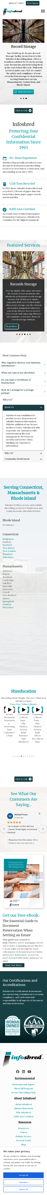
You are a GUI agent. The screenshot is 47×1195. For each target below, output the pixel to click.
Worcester (8, 613)
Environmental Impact (23, 1090)
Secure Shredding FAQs (23, 1098)
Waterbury (8, 563)
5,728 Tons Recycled (22, 183)
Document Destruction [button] (23, 98)
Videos (23, 1138)
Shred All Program (23, 1094)
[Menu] (43, 11)
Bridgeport (8, 544)
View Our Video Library (23, 709)
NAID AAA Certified (22, 209)
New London (9, 556)
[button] (5, 294)
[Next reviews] (43, 834)
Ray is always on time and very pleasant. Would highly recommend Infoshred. (22, 835)
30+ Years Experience (23, 158)
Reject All (23, 1189)
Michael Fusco (21, 820)
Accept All (23, 1175)
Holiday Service (23, 1142)
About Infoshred (23, 1110)
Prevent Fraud (23, 1146)
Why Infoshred (23, 1118)
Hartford (7, 550)
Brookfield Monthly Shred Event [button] (21, 98)
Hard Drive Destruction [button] (30, 340)
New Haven (8, 553)
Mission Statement (23, 1114)
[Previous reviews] (4, 834)
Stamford (7, 560)
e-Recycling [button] (27, 340)
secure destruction (16, 960)
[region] (23, 1171)
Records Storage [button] (24, 340)
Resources (23, 1134)
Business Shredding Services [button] (19, 340)
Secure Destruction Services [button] (17, 340)
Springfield (8, 607)
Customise (23, 1182)
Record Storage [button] (26, 98)
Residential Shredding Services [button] (22, 340)
